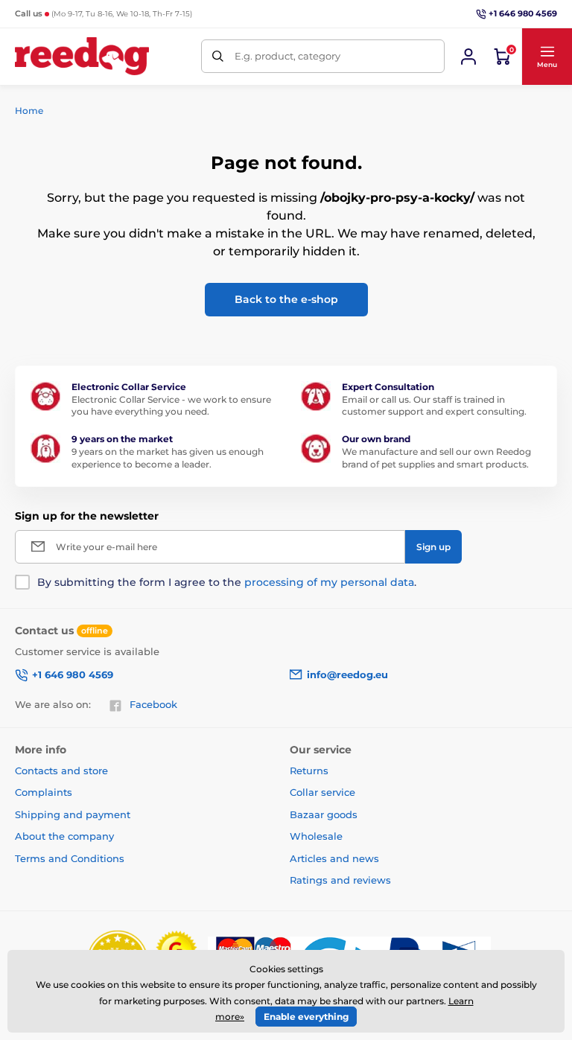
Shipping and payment (72, 814)
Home (29, 110)
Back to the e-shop (286, 299)
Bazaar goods (324, 814)
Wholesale (316, 836)
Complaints (43, 792)
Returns (309, 770)
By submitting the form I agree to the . (226, 582)
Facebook (153, 704)
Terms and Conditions (69, 858)
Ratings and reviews (340, 880)
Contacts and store (61, 770)
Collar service (322, 792)
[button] (546, 56)
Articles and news (334, 858)
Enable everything (306, 1016)
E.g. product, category (287, 56)
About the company (64, 836)
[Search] (218, 56)
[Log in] (468, 56)
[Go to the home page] (82, 56)
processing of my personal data (329, 582)
